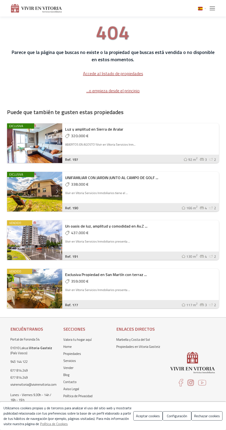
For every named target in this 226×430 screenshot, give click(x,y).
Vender (68, 367)
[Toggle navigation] (211, 8)
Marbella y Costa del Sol (133, 339)
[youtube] (202, 384)
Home (67, 346)
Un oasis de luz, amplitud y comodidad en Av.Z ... (106, 226)
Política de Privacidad (77, 395)
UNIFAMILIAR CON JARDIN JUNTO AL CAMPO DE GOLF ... (111, 178)
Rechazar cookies (207, 416)
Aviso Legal (71, 388)
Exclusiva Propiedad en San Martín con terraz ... (106, 275)
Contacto (70, 381)
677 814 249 (19, 370)
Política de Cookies (54, 423)
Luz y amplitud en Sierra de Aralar (94, 129)
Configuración (177, 416)
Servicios (69, 360)
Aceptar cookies (148, 416)
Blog (66, 374)
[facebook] (181, 384)
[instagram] (191, 384)
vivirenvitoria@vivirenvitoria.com (33, 384)
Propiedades (72, 353)
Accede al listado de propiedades (113, 73)
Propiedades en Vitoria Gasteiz (138, 346)
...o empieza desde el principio (113, 90)
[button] (202, 8)
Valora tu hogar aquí (77, 339)
